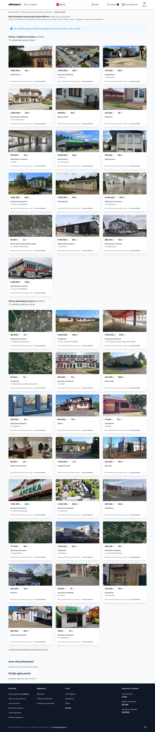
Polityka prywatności (44, 699)
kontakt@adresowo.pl (59, 727)
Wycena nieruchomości (17, 699)
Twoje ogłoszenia (15, 713)
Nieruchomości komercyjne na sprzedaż (37, 12)
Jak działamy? (32, 4)
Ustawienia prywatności (45, 703)
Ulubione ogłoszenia (16, 717)
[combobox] (74, 5)
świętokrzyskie (60, 12)
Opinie (67, 703)
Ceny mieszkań (14, 703)
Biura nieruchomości (16, 708)
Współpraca (69, 699)
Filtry (96, 4)
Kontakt (68, 708)
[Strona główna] (16, 4)
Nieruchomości (14, 12)
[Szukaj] (58, 4)
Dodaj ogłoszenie (19, 694)
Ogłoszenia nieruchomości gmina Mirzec (23, 667)
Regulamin (41, 694)
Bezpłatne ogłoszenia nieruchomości (22, 679)
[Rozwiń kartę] (49, 82)
